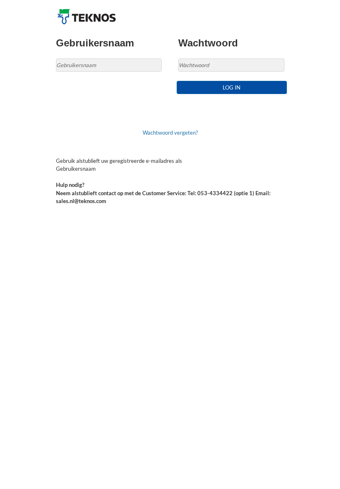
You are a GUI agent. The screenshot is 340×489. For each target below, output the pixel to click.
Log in (231, 87)
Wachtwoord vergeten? (170, 132)
